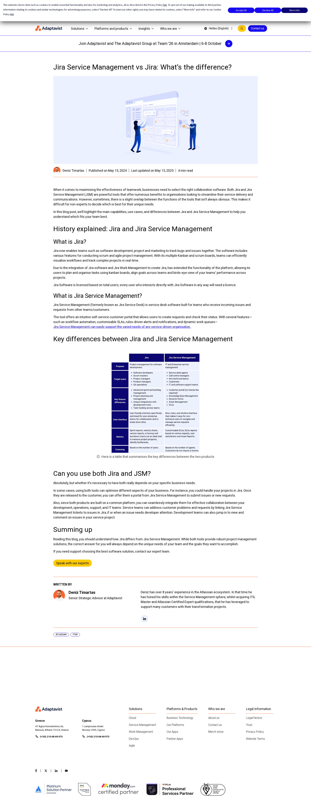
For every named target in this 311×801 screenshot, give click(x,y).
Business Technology (180, 718)
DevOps (134, 738)
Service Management (142, 725)
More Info (294, 10)
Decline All (267, 10)
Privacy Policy (255, 731)
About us (213, 718)
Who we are (168, 28)
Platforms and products (111, 28)
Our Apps (172, 731)
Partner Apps (175, 738)
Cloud (132, 718)
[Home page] (48, 28)
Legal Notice (254, 718)
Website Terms (255, 738)
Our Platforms (175, 725)
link (165, 4)
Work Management (141, 731)
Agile (132, 745)
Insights (144, 28)
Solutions (77, 28)
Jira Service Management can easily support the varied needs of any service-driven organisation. (122, 327)
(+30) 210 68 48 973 (51, 736)
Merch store (216, 731)
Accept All (241, 10)
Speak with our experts (72, 563)
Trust (249, 725)
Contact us (257, 28)
